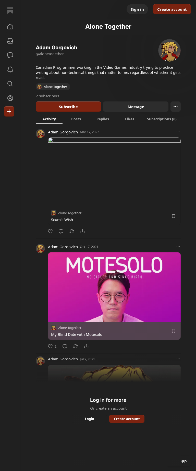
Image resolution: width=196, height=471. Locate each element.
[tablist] (108, 119)
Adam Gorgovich (63, 131)
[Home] (10, 10)
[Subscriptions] (10, 41)
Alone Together (69, 213)
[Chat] (10, 55)
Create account (172, 9)
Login (89, 419)
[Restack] (71, 231)
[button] (10, 26)
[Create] (9, 111)
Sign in (137, 9)
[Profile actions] (175, 106)
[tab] (49, 119)
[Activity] (10, 69)
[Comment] (61, 231)
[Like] (50, 231)
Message (136, 106)
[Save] (173, 216)
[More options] (178, 132)
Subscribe (68, 106)
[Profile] (10, 98)
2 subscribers (47, 95)
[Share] (82, 231)
